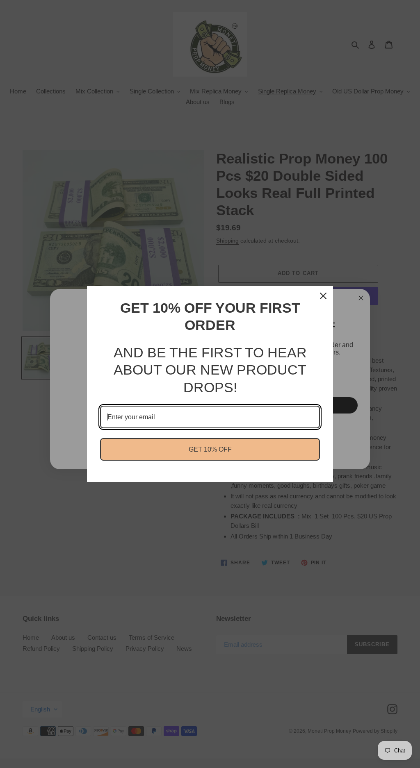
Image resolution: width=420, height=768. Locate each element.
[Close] (323, 296)
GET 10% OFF (210, 449)
